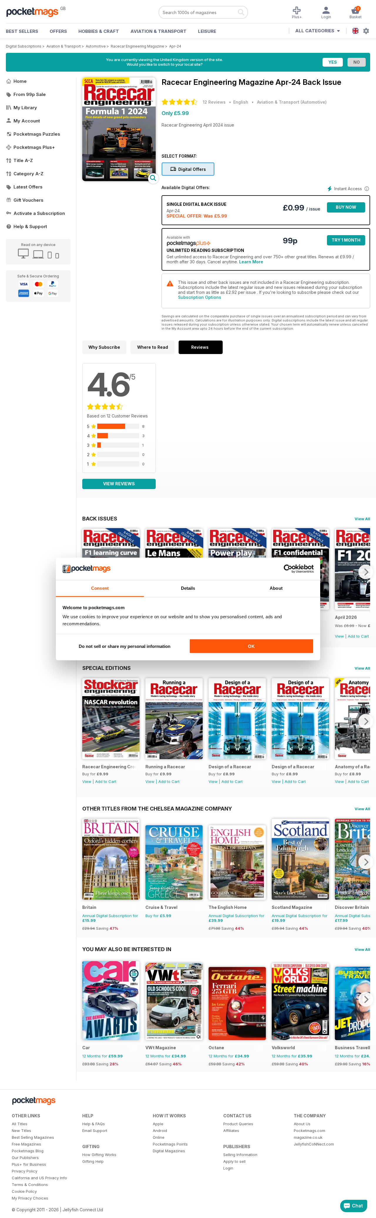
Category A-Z (28, 173)
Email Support (94, 1130)
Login (228, 1168)
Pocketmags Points (170, 1144)
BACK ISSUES (99, 518)
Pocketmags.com (309, 1130)
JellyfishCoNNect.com (314, 1144)
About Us (302, 1123)
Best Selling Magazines (33, 1137)
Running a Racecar (165, 766)
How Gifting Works (99, 1154)
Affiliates (231, 1130)
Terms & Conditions (30, 1184)
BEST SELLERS (22, 31)
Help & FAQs (93, 1123)
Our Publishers (25, 1157)
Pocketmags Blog (27, 1150)
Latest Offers (28, 187)
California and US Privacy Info (39, 1177)
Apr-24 (175, 46)
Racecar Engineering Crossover (109, 766)
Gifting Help (93, 1161)
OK (251, 645)
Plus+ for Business (29, 1164)
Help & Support (30, 226)
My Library (25, 107)
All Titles (19, 1123)
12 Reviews (214, 102)
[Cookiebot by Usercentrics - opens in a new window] (288, 569)
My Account (27, 121)
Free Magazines (26, 1144)
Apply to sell (234, 1161)
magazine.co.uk (308, 1137)
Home (20, 81)
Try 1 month (346, 239)
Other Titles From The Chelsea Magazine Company (157, 808)
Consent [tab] (100, 588)
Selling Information (240, 1154)
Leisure (207, 31)
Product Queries (238, 1123)
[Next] (365, 572)
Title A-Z (23, 160)
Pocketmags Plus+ (34, 147)
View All (362, 518)
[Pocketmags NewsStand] (35, 12)
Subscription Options (199, 297)
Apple (158, 1123)
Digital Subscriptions (23, 46)
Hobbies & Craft (98, 31)
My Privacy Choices (30, 1198)
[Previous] (86, 721)
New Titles (21, 1130)
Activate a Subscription (39, 213)
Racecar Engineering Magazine (137, 46)
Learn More (251, 261)
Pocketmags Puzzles (37, 134)
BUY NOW (346, 207)
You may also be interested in (126, 949)
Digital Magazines (169, 1150)
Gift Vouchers (28, 200)
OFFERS (58, 31)
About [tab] (276, 588)
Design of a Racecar (230, 766)
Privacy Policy (24, 1171)
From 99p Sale (30, 94)
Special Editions (106, 668)
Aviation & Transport (158, 31)
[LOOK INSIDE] (119, 179)
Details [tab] (188, 588)
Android (160, 1130)
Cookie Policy (24, 1191)
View (339, 636)
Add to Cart (358, 636)
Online (158, 1137)
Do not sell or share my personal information (124, 645)
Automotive (96, 46)
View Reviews (119, 483)
